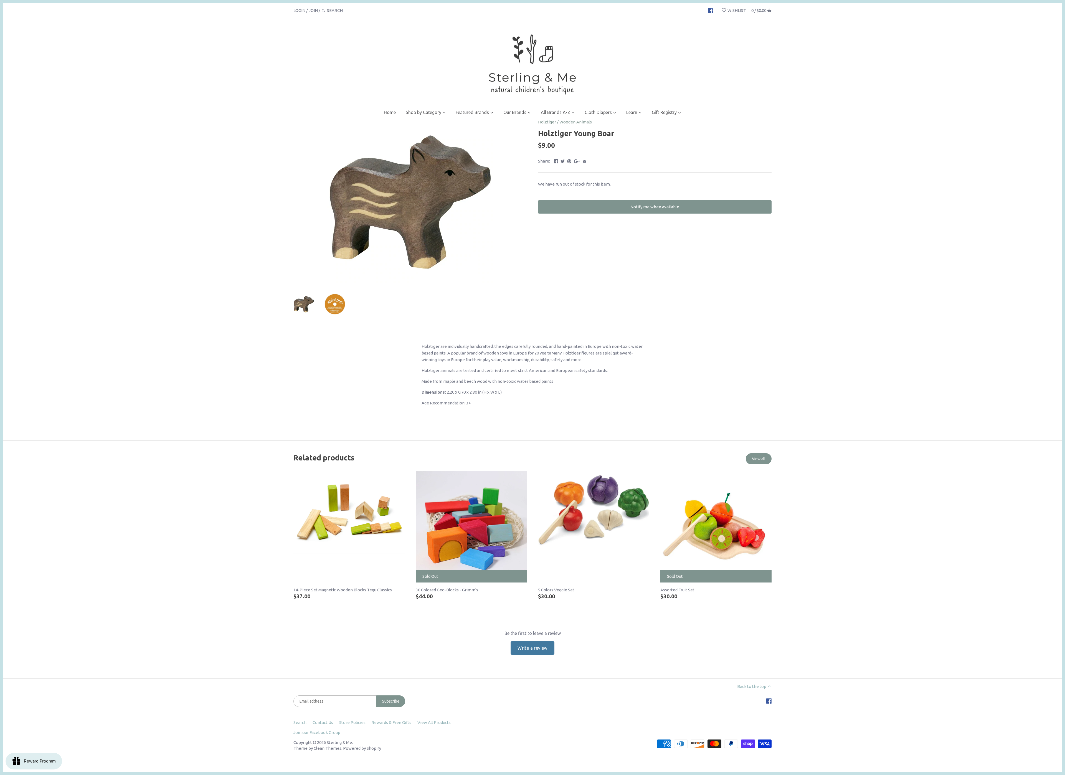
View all (758, 459)
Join (313, 10)
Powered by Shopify (362, 748)
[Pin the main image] (569, 160)
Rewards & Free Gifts (391, 722)
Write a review (532, 647)
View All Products (434, 722)
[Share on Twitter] (563, 160)
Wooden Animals (575, 122)
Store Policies (352, 722)
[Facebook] (710, 10)
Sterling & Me (339, 742)
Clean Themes (327, 748)
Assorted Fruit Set (677, 589)
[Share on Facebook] (556, 160)
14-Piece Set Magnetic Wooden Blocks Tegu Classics (342, 589)
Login (299, 10)
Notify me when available (654, 206)
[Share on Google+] (577, 160)
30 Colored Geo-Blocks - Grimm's (447, 589)
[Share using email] (584, 160)
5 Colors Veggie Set (556, 589)
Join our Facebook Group (316, 732)
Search (299, 722)
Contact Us (323, 722)
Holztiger (547, 122)
